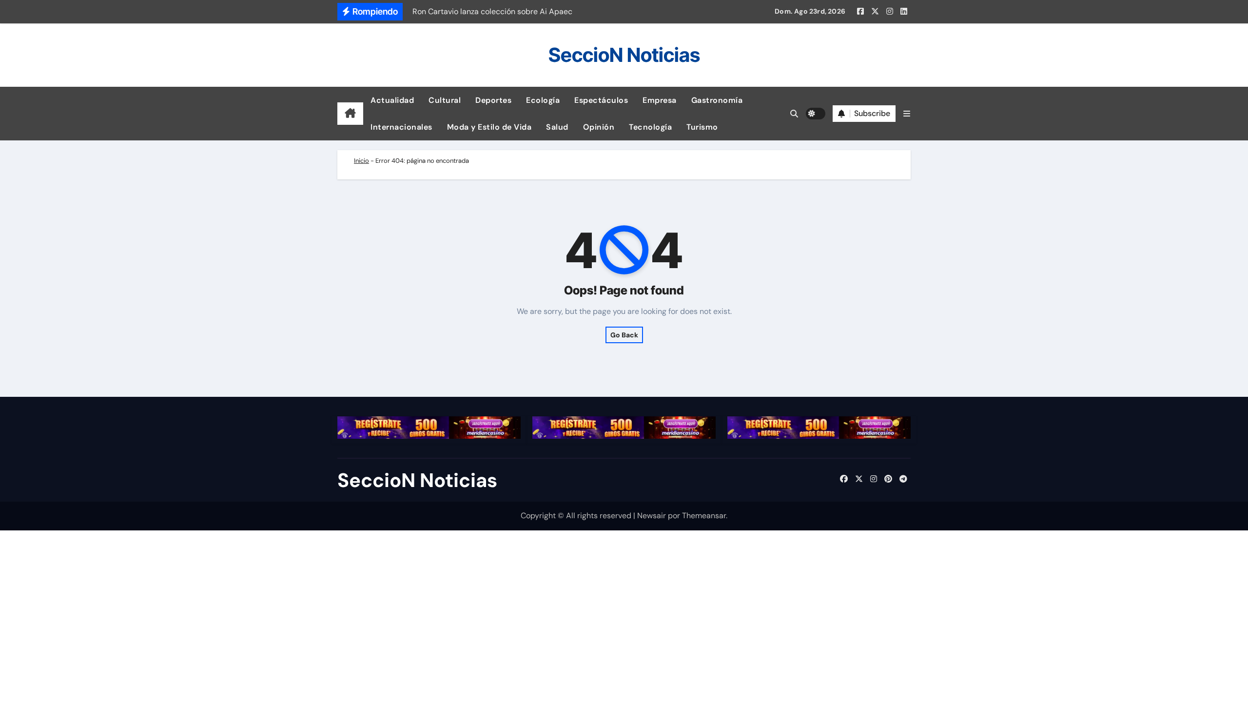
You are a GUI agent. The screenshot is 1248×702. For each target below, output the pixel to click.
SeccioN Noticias (624, 55)
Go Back (624, 335)
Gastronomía (717, 100)
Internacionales (401, 127)
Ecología (543, 100)
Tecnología (650, 127)
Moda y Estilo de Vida (489, 127)
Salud (557, 127)
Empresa (660, 100)
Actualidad (392, 100)
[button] (907, 113)
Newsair (651, 515)
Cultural (445, 100)
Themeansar (704, 515)
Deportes (493, 100)
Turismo (702, 127)
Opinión (599, 127)
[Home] (350, 113)
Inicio (361, 160)
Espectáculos (601, 100)
